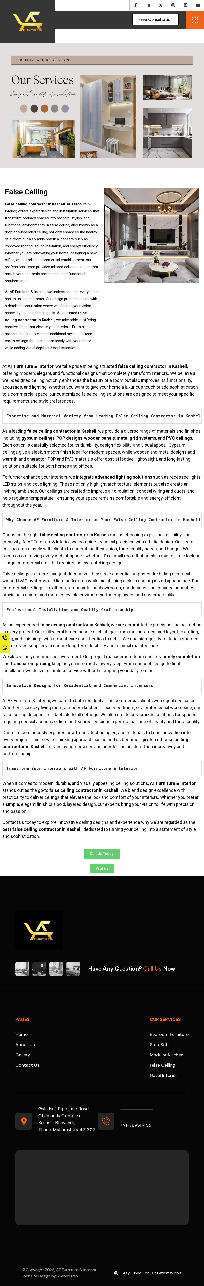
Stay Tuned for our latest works (152, 1273)
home (21, 1034)
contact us (27, 1065)
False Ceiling (162, 1065)
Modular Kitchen (166, 1055)
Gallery (22, 1055)
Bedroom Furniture (169, 1034)
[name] (155, 19)
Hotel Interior (163, 1075)
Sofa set (159, 1045)
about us (25, 1045)
